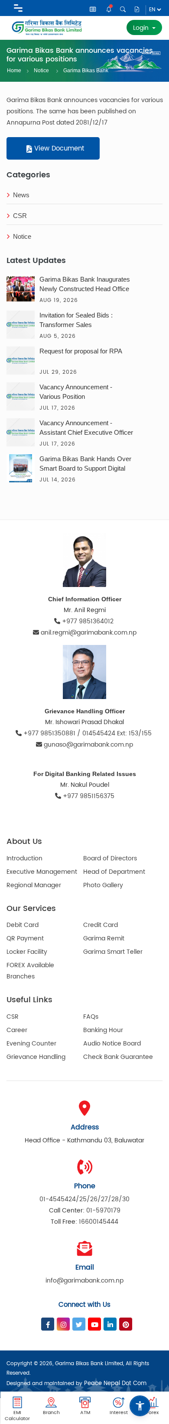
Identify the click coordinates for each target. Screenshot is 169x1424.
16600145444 (98, 1222)
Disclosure (137, 10)
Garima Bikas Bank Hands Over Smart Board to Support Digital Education (85, 464)
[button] (140, 1405)
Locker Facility (26, 952)
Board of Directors (110, 858)
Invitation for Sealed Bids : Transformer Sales (76, 319)
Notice (109, 10)
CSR (20, 215)
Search (123, 10)
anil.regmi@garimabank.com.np (88, 633)
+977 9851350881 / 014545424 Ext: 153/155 (87, 733)
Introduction (24, 858)
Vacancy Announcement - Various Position (75, 391)
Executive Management (41, 872)
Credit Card (100, 925)
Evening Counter (31, 1044)
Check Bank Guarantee (118, 1057)
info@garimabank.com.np (85, 1281)
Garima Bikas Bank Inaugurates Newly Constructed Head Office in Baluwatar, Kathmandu (84, 285)
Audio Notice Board (112, 1044)
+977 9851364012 (87, 621)
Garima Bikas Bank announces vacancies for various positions (88, 69)
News (93, 10)
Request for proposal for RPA (80, 351)
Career (16, 1030)
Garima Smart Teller (113, 952)
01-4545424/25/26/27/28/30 (84, 1199)
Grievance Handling (35, 1057)
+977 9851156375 (87, 796)
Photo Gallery (103, 885)
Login (141, 28)
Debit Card (22, 925)
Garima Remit (103, 938)
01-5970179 (103, 1211)
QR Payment (25, 938)
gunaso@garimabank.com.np (88, 745)
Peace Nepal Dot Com (115, 1383)
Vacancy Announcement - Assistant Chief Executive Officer (86, 427)
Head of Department (114, 872)
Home (14, 70)
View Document (58, 148)
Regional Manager (33, 885)
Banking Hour (103, 1030)
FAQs (90, 1017)
